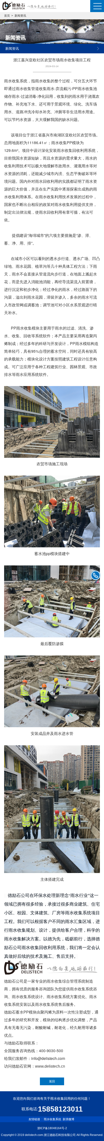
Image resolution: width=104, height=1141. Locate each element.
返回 (52, 1081)
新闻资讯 (20, 15)
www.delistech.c (49, 1066)
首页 (7, 15)
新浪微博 (68, 1119)
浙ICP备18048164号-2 (52, 1128)
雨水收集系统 (52, 1119)
